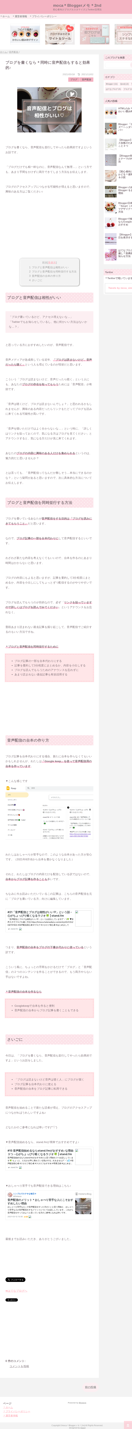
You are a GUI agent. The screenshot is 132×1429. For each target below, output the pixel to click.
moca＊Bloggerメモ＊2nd (77, 5)
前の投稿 (90, 1387)
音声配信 (86, 79)
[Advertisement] (49, 233)
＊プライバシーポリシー (43, 16)
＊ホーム (5, 16)
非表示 (52, 262)
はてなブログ (112, 89)
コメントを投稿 (19, 1366)
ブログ (73, 79)
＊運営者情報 (19, 16)
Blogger (109, 84)
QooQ (123, 84)
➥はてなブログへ (16, 1290)
